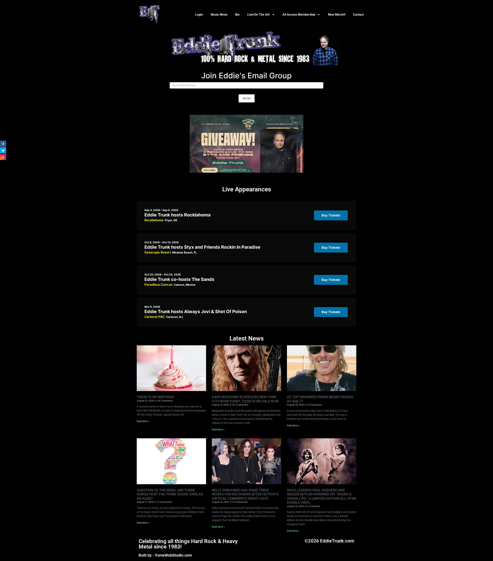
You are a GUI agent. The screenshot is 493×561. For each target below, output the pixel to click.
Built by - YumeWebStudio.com (165, 555)
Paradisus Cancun (158, 284)
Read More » (143, 421)
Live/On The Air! (258, 14)
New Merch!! (336, 14)
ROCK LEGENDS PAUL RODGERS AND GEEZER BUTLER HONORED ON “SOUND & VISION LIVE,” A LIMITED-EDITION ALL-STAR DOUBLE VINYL (321, 496)
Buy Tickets (331, 215)
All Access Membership (299, 14)
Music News (219, 14)
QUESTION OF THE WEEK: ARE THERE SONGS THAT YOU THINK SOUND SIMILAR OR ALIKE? (170, 494)
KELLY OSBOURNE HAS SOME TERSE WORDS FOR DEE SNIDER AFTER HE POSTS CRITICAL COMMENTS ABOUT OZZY (245, 494)
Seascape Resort (157, 252)
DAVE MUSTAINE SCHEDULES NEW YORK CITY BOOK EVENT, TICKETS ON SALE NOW (245, 399)
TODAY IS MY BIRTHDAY (155, 397)
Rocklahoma (153, 220)
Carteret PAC (154, 317)
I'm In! (247, 98)
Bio (237, 14)
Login (199, 14)
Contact (358, 14)
